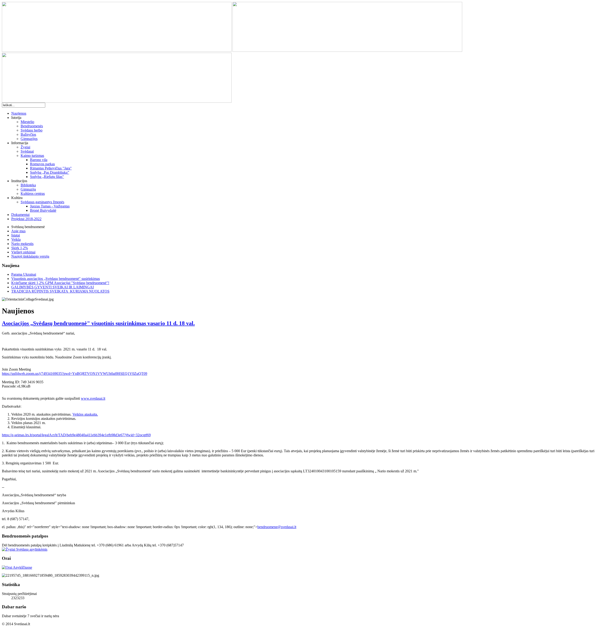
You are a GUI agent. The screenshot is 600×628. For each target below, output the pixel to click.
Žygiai (25, 147)
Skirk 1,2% (19, 248)
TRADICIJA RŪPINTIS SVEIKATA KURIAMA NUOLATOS (60, 291)
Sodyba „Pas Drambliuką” (49, 172)
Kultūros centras (33, 194)
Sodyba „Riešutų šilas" (47, 177)
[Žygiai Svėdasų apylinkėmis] (24, 549)
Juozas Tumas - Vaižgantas (50, 206)
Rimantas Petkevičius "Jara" (51, 168)
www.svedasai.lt (93, 398)
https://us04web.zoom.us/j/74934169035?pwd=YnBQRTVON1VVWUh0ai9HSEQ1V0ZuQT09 (74, 374)
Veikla (16, 239)
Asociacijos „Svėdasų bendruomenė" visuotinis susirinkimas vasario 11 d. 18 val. (98, 323)
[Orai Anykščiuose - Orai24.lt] (17, 567)
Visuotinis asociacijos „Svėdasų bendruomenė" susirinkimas (55, 279)
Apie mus (18, 231)
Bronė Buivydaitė (43, 210)
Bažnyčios (28, 134)
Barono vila (38, 160)
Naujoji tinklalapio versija (30, 256)
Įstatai (15, 235)
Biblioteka (28, 185)
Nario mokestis (22, 244)
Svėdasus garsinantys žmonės (42, 202)
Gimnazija (28, 189)
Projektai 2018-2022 (26, 219)
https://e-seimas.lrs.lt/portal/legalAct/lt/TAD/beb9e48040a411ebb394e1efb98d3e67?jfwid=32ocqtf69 (76, 435)
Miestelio (27, 122)
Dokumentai (20, 215)
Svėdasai (27, 151)
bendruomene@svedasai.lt (276, 527)
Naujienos (18, 113)
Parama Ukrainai (23, 274)
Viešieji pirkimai (23, 252)
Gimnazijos (29, 139)
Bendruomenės (32, 126)
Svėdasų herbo (31, 130)
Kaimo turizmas (32, 156)
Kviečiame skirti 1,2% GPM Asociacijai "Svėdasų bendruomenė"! (60, 283)
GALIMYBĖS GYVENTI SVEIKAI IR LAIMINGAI (52, 287)
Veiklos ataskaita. (85, 414)
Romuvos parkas (42, 164)
